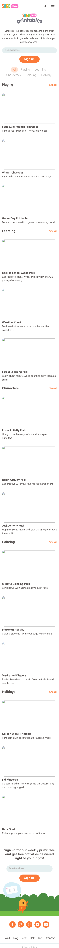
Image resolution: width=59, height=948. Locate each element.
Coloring (31, 75)
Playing (25, 69)
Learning (40, 69)
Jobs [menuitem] (40, 938)
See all (53, 85)
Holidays (47, 75)
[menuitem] (10, 6)
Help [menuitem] (32, 938)
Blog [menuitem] (15, 938)
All (14, 69)
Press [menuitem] (24, 938)
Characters (13, 75)
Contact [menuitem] (50, 938)
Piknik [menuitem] (7, 938)
